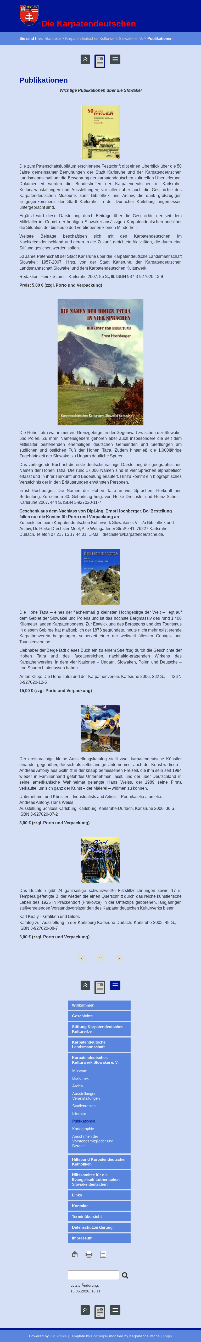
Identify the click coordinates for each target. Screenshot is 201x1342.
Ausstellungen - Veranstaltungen (86, 1095)
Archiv (77, 1086)
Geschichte (82, 1016)
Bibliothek (80, 1078)
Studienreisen (84, 1106)
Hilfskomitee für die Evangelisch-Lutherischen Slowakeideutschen (96, 1179)
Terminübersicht (87, 1216)
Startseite (52, 38)
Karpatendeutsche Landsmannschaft (88, 1044)
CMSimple (58, 1336)
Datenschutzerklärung (92, 1227)
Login (167, 1336)
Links (77, 1195)
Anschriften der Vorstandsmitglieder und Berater (92, 1141)
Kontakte (80, 1206)
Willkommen (83, 1005)
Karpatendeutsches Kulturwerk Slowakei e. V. (104, 38)
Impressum (82, 1238)
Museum (79, 1070)
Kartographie (83, 1128)
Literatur (79, 1113)
